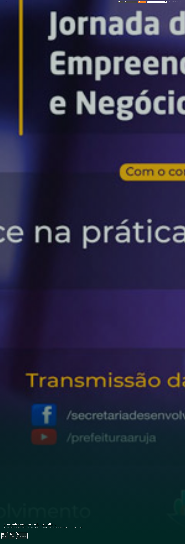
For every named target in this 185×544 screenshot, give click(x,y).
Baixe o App (142, 1)
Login (179, 1)
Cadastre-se (172, 1)
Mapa (121, 1)
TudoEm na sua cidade (131, 1)
